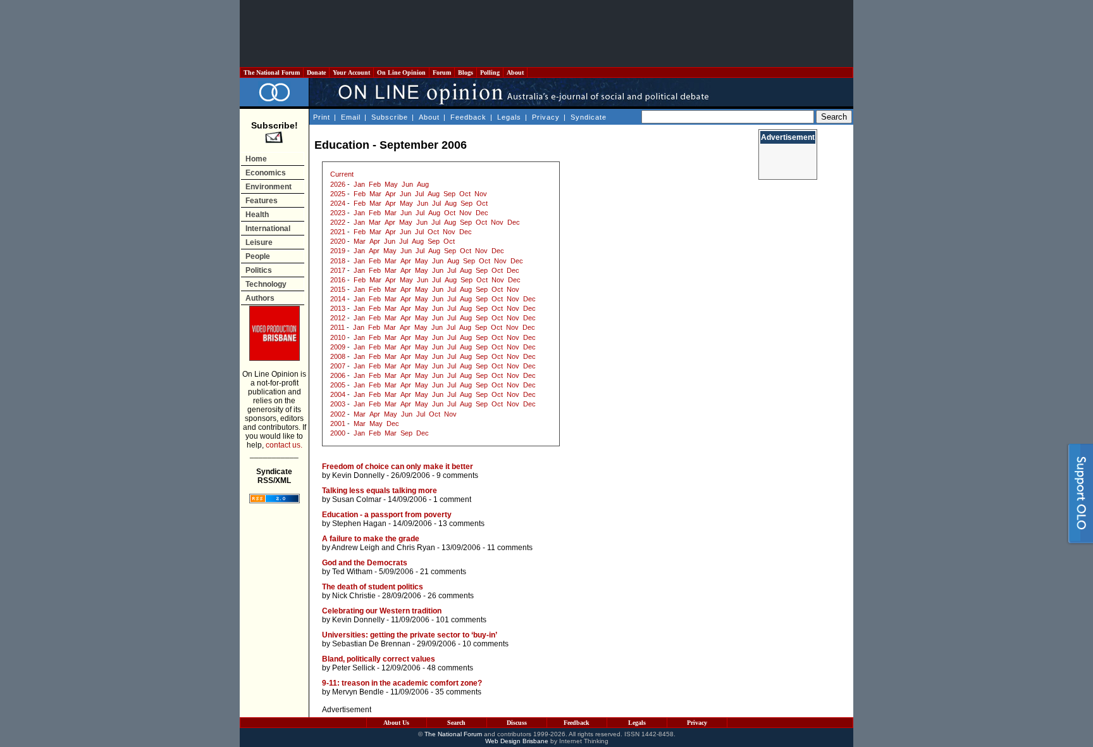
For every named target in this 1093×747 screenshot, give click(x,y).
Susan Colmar (356, 499)
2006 (337, 375)
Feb (375, 184)
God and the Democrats (364, 562)
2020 (337, 241)
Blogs (465, 72)
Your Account (351, 72)
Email (351, 117)
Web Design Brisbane (516, 741)
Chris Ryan (416, 547)
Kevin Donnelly (358, 475)
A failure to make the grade (370, 538)
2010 (337, 337)
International (267, 228)
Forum (442, 72)
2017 (337, 270)
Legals (509, 117)
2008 (337, 356)
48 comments (450, 667)
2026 (337, 184)
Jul (419, 194)
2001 (337, 423)
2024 (337, 203)
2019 (337, 250)
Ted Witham (352, 571)
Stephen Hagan (359, 523)
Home (256, 158)
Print (321, 117)
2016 (337, 280)
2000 (337, 433)
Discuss (517, 722)
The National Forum (272, 72)
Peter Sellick (353, 667)
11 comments (510, 547)
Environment (268, 186)
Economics (265, 172)
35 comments (458, 691)
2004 (337, 394)
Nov (480, 194)
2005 (337, 385)
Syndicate (589, 117)
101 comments (461, 619)
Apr (390, 194)
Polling (490, 72)
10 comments (485, 643)
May (391, 184)
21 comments (443, 571)
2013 (337, 308)
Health (257, 214)
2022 (337, 222)
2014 (337, 299)
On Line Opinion (401, 72)
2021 (337, 231)
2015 (337, 289)
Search (456, 722)
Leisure (259, 242)
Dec (482, 213)
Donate (316, 72)
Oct (465, 194)
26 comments (451, 595)
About (515, 72)
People (257, 256)
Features (261, 200)
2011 (337, 327)
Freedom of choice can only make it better (397, 466)
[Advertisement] (546, 33)
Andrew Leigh (355, 547)
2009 (337, 347)
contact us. (284, 445)
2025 (337, 194)
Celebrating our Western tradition (382, 610)
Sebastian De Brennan (371, 643)
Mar (375, 194)
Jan (359, 184)
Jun (407, 184)
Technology (266, 284)
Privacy (546, 117)
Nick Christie (354, 595)
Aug (423, 184)
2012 (337, 318)
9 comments (457, 475)
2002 (337, 414)
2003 (337, 404)
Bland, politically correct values (378, 659)
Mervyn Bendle (358, 691)
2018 (337, 261)
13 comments (461, 523)
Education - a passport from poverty (387, 514)
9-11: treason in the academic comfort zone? (402, 683)
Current (342, 174)
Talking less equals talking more (379, 490)
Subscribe (389, 117)
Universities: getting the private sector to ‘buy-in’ (409, 635)
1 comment (452, 499)
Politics (258, 270)
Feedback (468, 117)
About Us (396, 722)
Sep (449, 194)
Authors (260, 298)
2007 (337, 366)
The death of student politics (372, 586)
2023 (337, 213)
